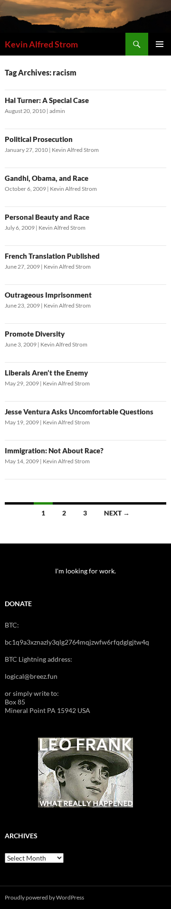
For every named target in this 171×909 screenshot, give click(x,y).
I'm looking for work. (85, 571)
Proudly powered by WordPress (44, 897)
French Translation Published (52, 256)
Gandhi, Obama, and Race (46, 178)
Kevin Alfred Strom (41, 44)
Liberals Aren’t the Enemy (46, 372)
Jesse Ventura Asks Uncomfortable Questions (79, 411)
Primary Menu (159, 44)
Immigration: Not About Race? (54, 450)
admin (57, 110)
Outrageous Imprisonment (48, 295)
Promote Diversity (35, 333)
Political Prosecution (39, 139)
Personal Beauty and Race (47, 217)
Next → (117, 513)
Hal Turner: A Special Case (47, 100)
